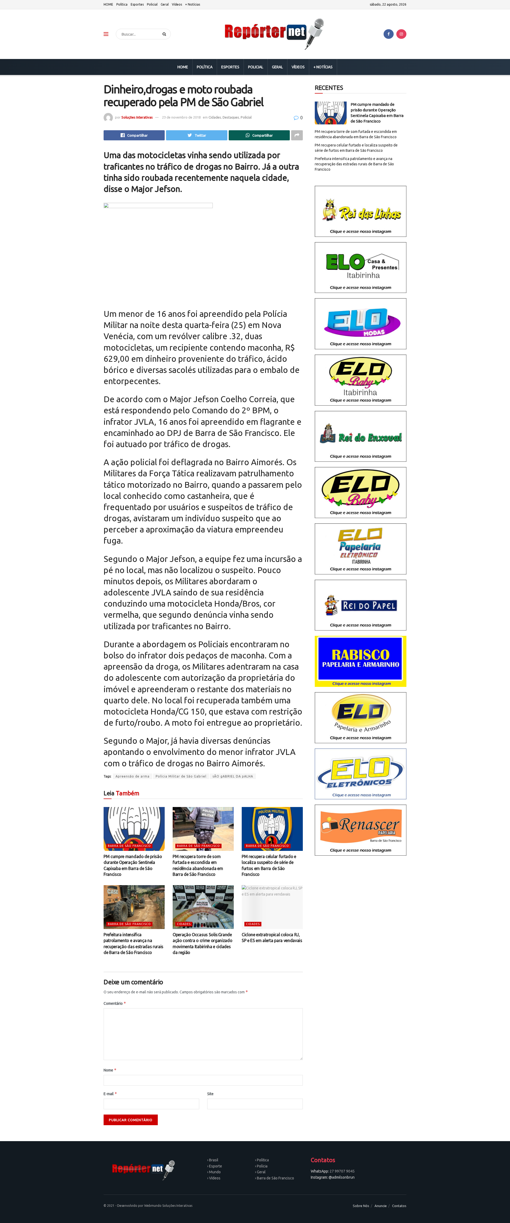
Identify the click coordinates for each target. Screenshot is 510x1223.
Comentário (115, 1003)
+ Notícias (192, 4)
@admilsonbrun (342, 1177)
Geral (165, 4)
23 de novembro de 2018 (181, 117)
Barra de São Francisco (129, 845)
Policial (152, 4)
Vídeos (177, 4)
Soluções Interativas (137, 117)
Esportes (137, 4)
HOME (108, 4)
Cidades (215, 117)
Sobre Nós (361, 1206)
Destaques (231, 117)
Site (210, 1094)
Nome (110, 1070)
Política (122, 4)
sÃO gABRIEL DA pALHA (232, 776)
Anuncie (381, 1206)
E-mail (110, 1093)
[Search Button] (165, 34)
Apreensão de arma (133, 776)
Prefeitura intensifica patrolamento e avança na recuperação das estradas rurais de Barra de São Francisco (354, 164)
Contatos (399, 1206)
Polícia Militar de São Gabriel (181, 776)
